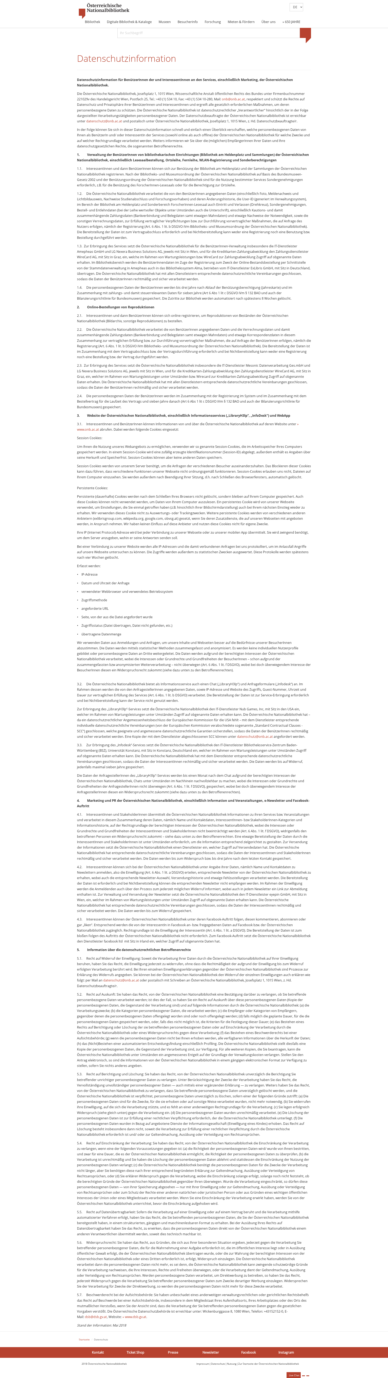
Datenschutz (218, 1363)
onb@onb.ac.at (233, 99)
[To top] (307, 1375)
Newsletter (210, 1352)
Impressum (202, 1363)
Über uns (268, 22)
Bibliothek (92, 22)
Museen (165, 22)
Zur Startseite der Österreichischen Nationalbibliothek (268, 1363)
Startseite (84, 1339)
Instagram (286, 1352)
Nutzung (231, 1363)
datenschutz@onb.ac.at (104, 121)
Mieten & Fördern (241, 22)
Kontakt (98, 1352)
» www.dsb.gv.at (134, 1317)
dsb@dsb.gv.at (96, 1317)
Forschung (213, 22)
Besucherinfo (188, 22)
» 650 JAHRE (291, 22)
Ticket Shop (135, 1352)
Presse (173, 1352)
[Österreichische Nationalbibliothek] (104, 11)
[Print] (303, 1375)
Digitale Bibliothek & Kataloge (129, 22)
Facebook (248, 1352)
